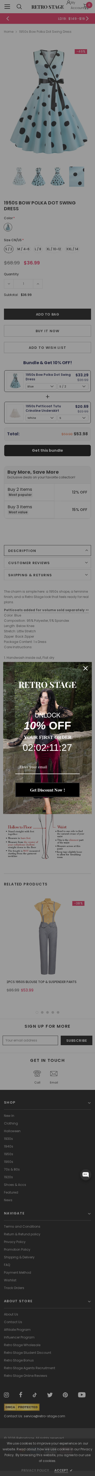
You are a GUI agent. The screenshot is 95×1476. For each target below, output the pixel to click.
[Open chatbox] (85, 1174)
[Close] (85, 668)
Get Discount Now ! (47, 790)
